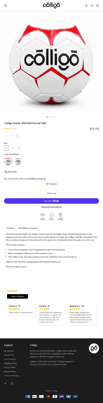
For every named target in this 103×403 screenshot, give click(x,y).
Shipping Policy (10, 363)
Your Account (10, 359)
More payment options (51, 207)
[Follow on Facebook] (5, 383)
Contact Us (9, 355)
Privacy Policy (10, 367)
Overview (10, 228)
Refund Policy (10, 371)
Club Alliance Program (27, 228)
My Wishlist (9, 351)
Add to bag (51, 193)
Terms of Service (11, 375)
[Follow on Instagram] (12, 383)
